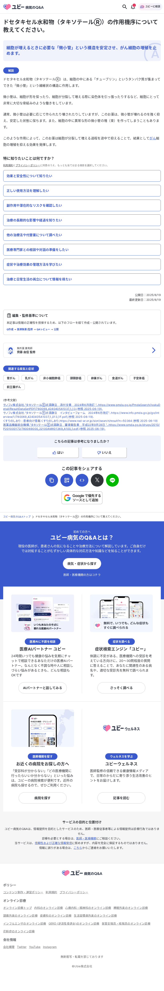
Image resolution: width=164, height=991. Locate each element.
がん (152, 138)
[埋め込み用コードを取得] (82, 480)
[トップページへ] (82, 877)
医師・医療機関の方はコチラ (82, 574)
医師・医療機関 (86, 838)
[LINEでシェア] (112, 480)
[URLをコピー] (51, 480)
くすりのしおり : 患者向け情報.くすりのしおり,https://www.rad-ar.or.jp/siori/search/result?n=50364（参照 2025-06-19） (80, 420)
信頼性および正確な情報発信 (53, 843)
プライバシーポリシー (28, 165)
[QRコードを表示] (66, 480)
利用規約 (8, 165)
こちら (78, 847)
